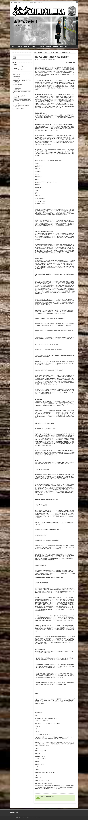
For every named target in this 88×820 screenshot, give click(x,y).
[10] (63, 404)
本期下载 (27, 46)
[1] (58, 224)
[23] (47, 616)
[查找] (77, 2)
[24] (72, 620)
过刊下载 (42, 46)
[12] (56, 477)
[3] (46, 264)
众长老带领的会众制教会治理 (19, 96)
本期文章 (20, 46)
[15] (64, 554)
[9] (71, 379)
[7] (41, 292)
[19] (67, 588)
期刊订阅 (35, 2)
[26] (36, 642)
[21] (65, 592)
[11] (59, 443)
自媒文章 (63, 46)
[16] (36, 559)
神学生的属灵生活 (17, 88)
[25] (67, 628)
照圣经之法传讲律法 (17, 84)
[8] (51, 292)
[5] (47, 288)
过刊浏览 (34, 46)
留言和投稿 (40, 2)
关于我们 (26, 2)
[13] (67, 478)
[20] (49, 589)
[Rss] (76, 818)
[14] (39, 485)
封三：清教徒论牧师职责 (18, 108)
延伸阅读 (56, 46)
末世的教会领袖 (16, 76)
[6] (72, 291)
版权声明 (31, 2)
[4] (71, 285)
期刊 (54, 59)
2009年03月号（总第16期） (47, 59)
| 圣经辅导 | (46, 52)
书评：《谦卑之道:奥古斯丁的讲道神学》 (22, 105)
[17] (48, 571)
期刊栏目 (40, 52)
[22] (46, 609)
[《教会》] (44, 10)
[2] (65, 251)
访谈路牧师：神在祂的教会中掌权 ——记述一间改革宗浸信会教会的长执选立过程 (22, 100)
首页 (23, 2)
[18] (71, 573)
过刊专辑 (49, 46)
